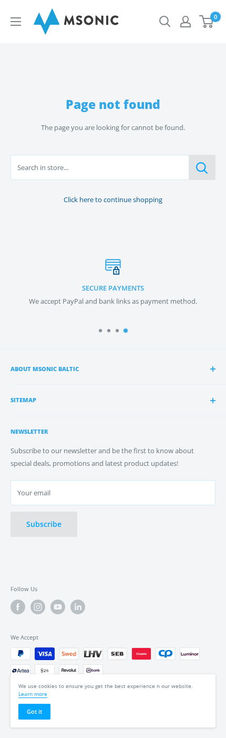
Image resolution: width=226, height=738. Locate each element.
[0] (206, 21)
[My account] (185, 21)
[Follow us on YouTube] (57, 607)
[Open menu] (16, 21)
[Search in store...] (202, 167)
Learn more (32, 693)
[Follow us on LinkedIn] (77, 607)
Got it (34, 711)
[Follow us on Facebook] (18, 607)
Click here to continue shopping (113, 199)
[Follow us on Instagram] (37, 607)
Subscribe (43, 524)
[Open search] (165, 21)
